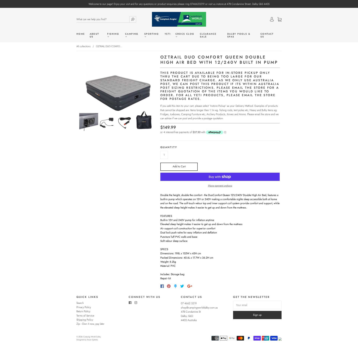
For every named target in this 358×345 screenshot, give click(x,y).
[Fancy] (175, 286)
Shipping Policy (84, 320)
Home (80, 34)
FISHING (113, 34)
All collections (83, 46)
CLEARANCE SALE (208, 35)
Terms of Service (85, 315)
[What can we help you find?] (102, 19)
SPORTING (151, 34)
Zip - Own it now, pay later (90, 324)
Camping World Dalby (92, 336)
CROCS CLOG (184, 34)
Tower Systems (92, 339)
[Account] (272, 19)
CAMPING (131, 34)
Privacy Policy (83, 307)
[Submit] (132, 19)
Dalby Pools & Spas (238, 35)
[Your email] (257, 305)
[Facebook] (162, 286)
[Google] (190, 286)
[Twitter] (182, 286)
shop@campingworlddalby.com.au (199, 307)
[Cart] (279, 19)
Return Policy (83, 311)
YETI (168, 34)
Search (80, 303)
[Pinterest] (168, 286)
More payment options (220, 185)
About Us (94, 35)
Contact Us (267, 35)
